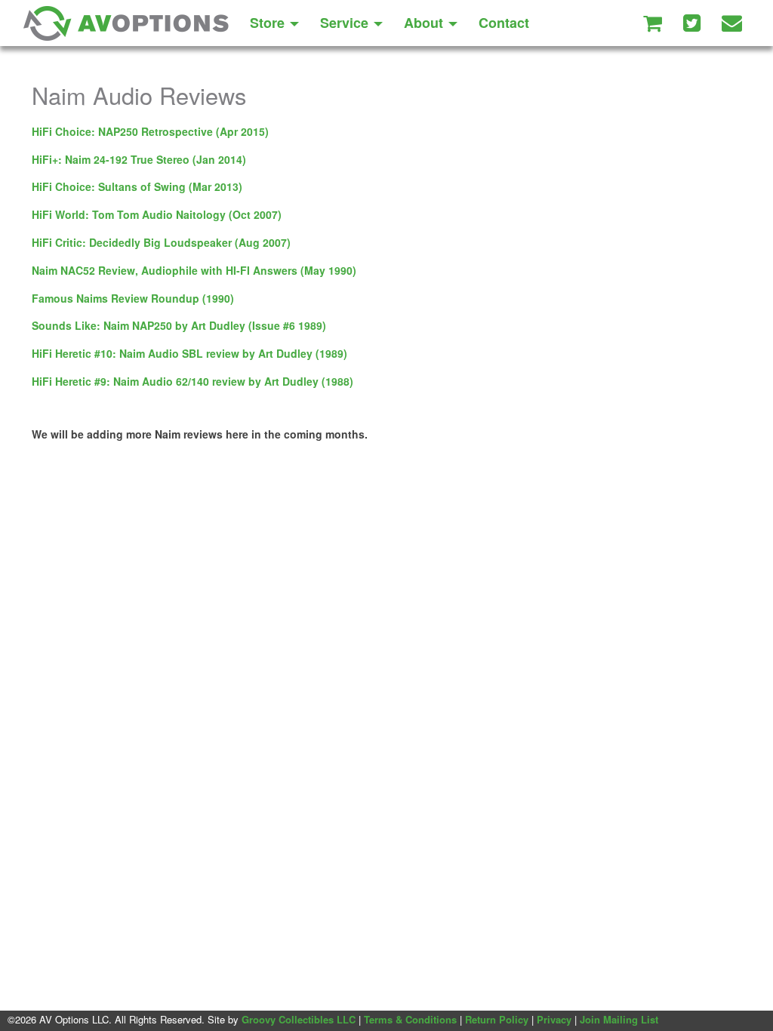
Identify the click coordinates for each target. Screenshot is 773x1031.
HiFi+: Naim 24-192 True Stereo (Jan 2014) (139, 159)
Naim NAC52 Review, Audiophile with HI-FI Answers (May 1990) (194, 270)
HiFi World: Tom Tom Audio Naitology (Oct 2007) (157, 214)
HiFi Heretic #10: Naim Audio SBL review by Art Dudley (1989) (189, 353)
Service (346, 22)
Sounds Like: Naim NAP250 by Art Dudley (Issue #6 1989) (179, 325)
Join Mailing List (619, 1019)
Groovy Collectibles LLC (299, 1019)
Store (269, 22)
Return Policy (496, 1019)
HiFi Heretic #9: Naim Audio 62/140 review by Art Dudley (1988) (192, 381)
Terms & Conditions (410, 1019)
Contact (504, 22)
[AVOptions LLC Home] (126, 22)
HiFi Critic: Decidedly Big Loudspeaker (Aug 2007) (161, 242)
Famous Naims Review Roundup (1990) (133, 298)
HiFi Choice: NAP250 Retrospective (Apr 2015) (150, 131)
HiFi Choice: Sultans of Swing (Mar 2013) (137, 186)
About (425, 22)
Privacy (554, 1019)
